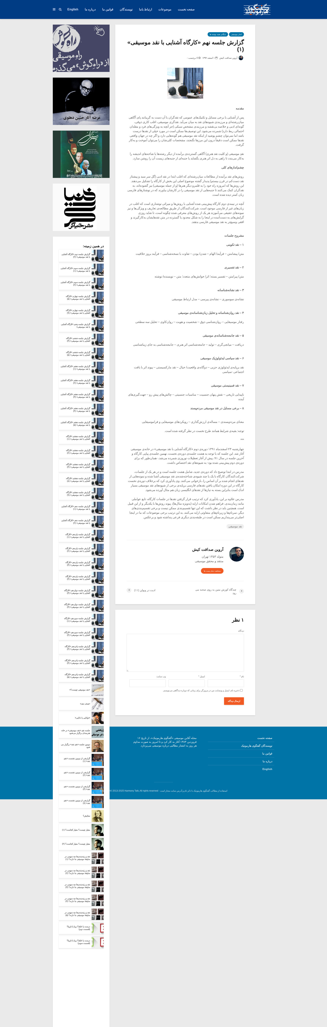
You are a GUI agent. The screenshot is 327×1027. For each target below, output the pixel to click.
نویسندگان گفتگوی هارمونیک (256, 745)
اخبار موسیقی (236, 34)
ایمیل (201, 676)
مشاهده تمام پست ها (212, 571)
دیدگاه (241, 631)
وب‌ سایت (161, 676)
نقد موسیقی (235, 526)
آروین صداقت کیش (228, 58)
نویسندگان (126, 9)
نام (242, 676)
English (72, 9)
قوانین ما (107, 9)
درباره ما (90, 9)
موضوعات (164, 9)
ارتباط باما (145, 9)
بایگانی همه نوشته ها (218, 34)
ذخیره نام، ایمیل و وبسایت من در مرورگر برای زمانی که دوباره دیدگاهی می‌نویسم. (201, 690)
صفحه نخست (186, 9)
